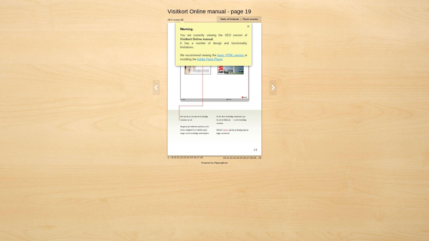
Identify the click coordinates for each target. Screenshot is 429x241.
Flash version (250, 19)
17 (198, 157)
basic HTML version (231, 55)
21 (228, 158)
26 (244, 158)
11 (178, 157)
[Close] (248, 26)
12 (181, 157)
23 (234, 158)
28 (251, 158)
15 (191, 157)
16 (194, 157)
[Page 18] (156, 88)
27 (248, 158)
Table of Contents (229, 19)
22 (231, 158)
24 (238, 158)
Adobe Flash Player (209, 59)
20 (224, 158)
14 (188, 157)
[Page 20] (273, 88)
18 (201, 157)
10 (175, 157)
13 (184, 157)
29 (254, 158)
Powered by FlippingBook (214, 163)
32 (260, 158)
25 (241, 158)
